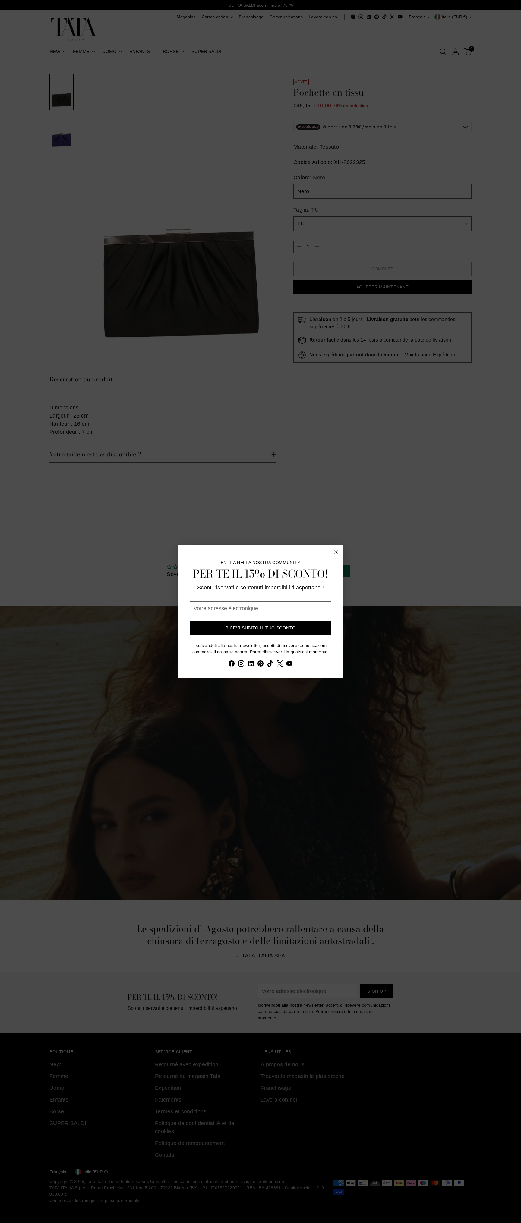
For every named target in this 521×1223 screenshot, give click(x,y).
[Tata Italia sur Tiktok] (270, 665)
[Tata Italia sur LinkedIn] (250, 665)
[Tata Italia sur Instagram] (241, 665)
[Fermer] (336, 552)
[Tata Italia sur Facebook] (231, 665)
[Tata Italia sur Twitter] (279, 665)
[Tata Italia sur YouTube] (289, 665)
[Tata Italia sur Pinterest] (260, 665)
